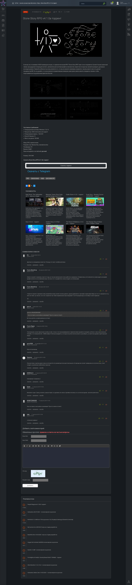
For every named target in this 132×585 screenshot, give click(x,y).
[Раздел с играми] (3, 15)
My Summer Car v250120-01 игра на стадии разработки (42, 527)
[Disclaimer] (3, 35)
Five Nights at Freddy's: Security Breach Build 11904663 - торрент (45, 557)
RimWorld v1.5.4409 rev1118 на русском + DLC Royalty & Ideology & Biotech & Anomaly (50, 519)
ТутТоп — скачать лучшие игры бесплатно (25, 3)
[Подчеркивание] (29, 446)
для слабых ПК (50, 178)
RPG (28, 178)
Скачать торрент (66, 165)
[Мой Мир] (34, 186)
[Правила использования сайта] (128, 14)
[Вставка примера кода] (54, 446)
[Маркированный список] (42, 446)
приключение (35, 178)
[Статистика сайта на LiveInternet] (123, 583)
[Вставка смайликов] (48, 446)
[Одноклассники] (29, 186)
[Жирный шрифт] (24, 446)
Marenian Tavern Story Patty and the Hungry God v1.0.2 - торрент (54, 196)
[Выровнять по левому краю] (33, 446)
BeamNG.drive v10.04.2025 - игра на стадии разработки (42, 534)
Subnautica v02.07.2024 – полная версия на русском (42, 512)
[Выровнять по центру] (36, 446)
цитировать (35, 265)
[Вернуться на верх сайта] (128, 582)
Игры (38, 3)
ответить (29, 265)
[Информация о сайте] (3, 30)
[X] (32, 186)
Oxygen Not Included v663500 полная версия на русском (43, 542)
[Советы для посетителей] (128, 19)
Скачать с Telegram (38, 171)
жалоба (41, 265)
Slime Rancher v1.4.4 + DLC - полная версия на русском (42, 565)
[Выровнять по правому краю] (38, 446)
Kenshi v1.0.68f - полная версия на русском (39, 550)
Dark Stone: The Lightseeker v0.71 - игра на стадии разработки (34, 196)
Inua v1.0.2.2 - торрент (32, 222)
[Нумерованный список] (44, 446)
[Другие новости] (3, 25)
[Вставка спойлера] (57, 446)
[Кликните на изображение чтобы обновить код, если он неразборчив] (38, 476)
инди (42, 178)
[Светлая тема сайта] (128, 24)
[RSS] (128, 34)
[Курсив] (27, 446)
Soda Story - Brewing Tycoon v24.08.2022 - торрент (94, 195)
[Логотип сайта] (3, 3)
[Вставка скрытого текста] (60, 446)
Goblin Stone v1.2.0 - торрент (74, 194)
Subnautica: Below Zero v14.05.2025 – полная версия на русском (45, 572)
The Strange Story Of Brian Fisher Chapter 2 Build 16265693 (94, 223)
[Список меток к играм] (3, 20)
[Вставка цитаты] (51, 446)
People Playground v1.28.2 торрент (37, 504)
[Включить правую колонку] (128, 29)
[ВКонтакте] (27, 186)
